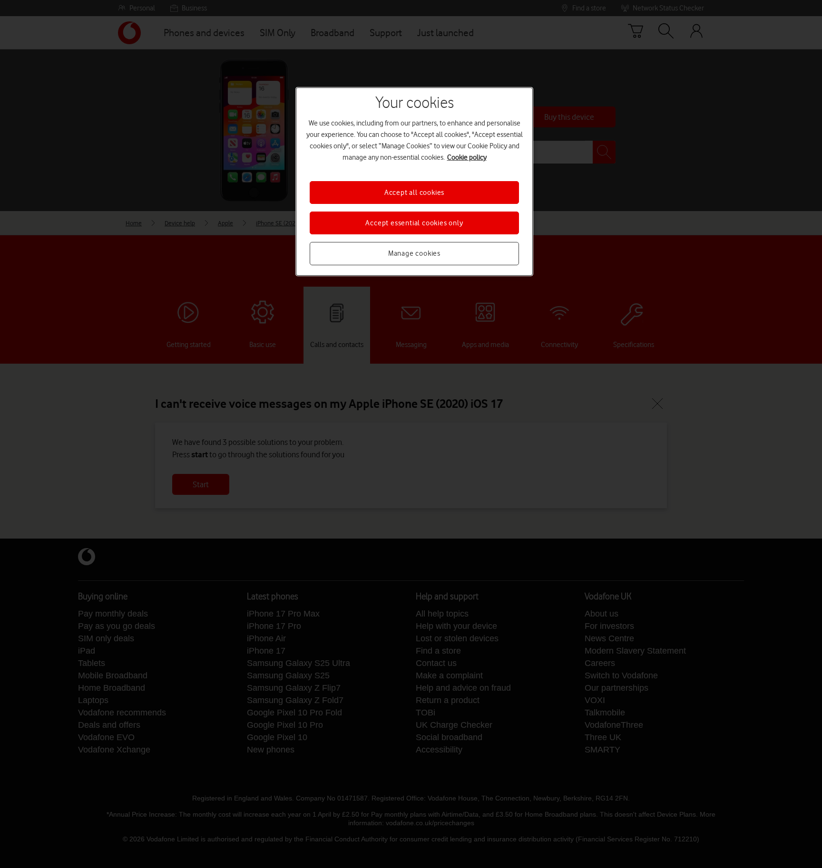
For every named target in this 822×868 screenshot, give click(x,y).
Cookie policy (467, 157)
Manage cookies (414, 253)
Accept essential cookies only (414, 223)
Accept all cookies (414, 192)
